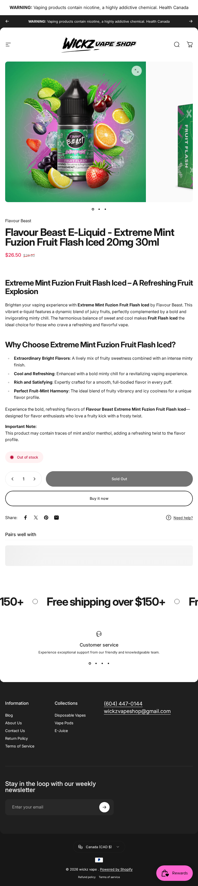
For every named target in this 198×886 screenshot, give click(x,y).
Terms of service (109, 877)
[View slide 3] (102, 663)
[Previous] (7, 21)
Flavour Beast (18, 220)
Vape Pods (64, 723)
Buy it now (99, 498)
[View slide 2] (96, 663)
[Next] (190, 21)
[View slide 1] (90, 663)
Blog (9, 715)
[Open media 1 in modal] (136, 71)
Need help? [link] (183, 517)
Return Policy (16, 738)
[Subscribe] (104, 807)
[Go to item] (93, 209)
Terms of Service (19, 746)
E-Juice (61, 730)
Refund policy (87, 877)
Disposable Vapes (70, 715)
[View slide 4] (108, 663)
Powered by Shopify (116, 869)
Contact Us (15, 730)
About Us (13, 723)
